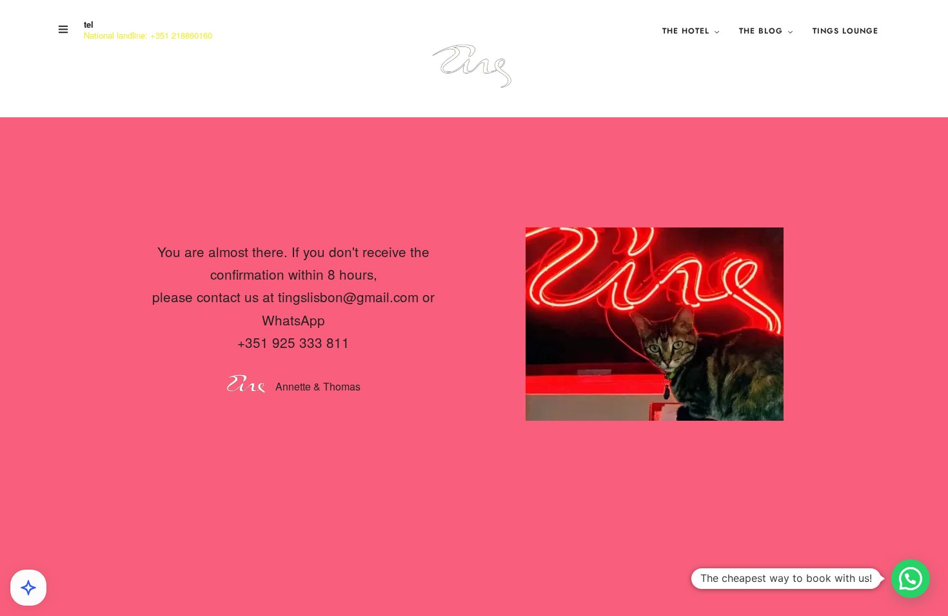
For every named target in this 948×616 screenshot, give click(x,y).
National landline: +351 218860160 (148, 35)
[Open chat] (28, 588)
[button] (910, 578)
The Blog (761, 31)
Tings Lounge (845, 31)
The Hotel (685, 31)
